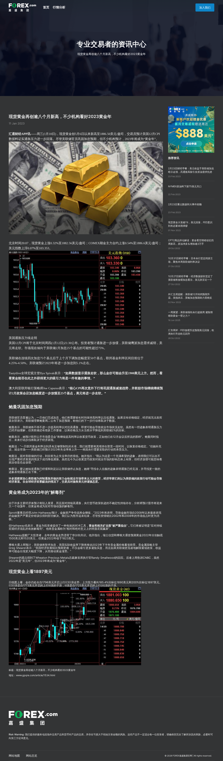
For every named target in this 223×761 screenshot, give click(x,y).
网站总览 (31, 755)
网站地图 (14, 755)
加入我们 (204, 7)
